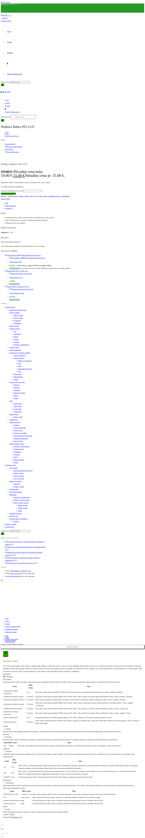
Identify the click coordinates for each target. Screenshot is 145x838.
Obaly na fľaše (18, 417)
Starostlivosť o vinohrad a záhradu (19, 353)
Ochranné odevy (14, 489)
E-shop (7, 103)
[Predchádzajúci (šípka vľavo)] (1, 836)
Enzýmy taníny (18, 430)
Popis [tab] (6, 203)
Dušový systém (18, 315)
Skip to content (5, 2)
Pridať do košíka (8, 193)
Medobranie (12, 495)
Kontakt (7, 106)
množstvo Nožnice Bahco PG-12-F (11, 191)
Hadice (16, 457)
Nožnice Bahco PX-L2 (16, 277)
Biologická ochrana (19, 393)
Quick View (37, 255)
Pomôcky (16, 521)
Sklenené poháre (23, 508)
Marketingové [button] (7, 780)
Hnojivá (16, 396)
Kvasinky (16, 425)
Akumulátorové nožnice (25, 369)
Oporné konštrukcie (15, 350)
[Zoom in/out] (1, 833)
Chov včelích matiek (15, 492)
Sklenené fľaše (13, 414)
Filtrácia (16, 339)
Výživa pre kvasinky (20, 428)
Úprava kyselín (18, 441)
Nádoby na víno (14, 326)
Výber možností (14, 268)
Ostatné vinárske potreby (16, 444)
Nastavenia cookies (10, 632)
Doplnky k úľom (19, 473)
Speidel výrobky (14, 347)
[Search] (2, 85)
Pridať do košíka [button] (14, 284)
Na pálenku (17, 320)
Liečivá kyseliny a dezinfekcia (18, 519)
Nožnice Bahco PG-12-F (12, 136)
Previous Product (10, 144)
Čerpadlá (16, 342)
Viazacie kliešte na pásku (16, 293)
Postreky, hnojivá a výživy (17, 382)
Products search (6, 82)
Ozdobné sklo (13, 420)
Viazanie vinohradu (19, 355)
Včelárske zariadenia (15, 513)
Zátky (11, 401)
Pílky (19, 371)
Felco (19, 363)
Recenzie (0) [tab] (9, 208)
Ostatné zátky (18, 412)
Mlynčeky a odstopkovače (21, 345)
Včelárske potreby (10, 465)
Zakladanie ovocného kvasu (17, 310)
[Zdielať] (5, 833)
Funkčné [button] (5, 726)
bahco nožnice (43, 196)
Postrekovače (17, 374)
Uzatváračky (17, 334)
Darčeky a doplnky (10, 524)
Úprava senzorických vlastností (23, 436)
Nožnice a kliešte (23, 196)
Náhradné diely (18, 377)
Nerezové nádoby (14, 312)
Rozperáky (17, 484)
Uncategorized (9, 527)
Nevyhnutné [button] (6, 674)
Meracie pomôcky (19, 460)
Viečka (20, 511)
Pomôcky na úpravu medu (21, 500)
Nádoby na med (22, 505)
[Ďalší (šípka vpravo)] (3, 836)
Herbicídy (17, 385)
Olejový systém (18, 318)
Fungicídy (17, 387)
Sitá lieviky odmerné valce (22, 446)
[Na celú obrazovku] (3, 833)
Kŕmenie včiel (13, 516)
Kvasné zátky (18, 409)
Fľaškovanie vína (19, 449)
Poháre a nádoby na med (21, 503)
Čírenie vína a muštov (20, 433)
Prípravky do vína (14, 422)
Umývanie (17, 454)
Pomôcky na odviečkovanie (22, 497)
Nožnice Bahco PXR (15, 262)
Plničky (16, 337)
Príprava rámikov (19, 476)
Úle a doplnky (13, 468)
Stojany (16, 462)
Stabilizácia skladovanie (21, 438)
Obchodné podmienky (11, 629)
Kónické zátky (18, 403)
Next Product (9, 149)
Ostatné (16, 379)
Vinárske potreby (13, 196)
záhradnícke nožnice (54, 196)
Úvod (7, 100)
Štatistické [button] (6, 734)
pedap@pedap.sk (14, 576)
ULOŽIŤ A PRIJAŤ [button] (9, 814)
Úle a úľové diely (19, 478)
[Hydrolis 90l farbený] (12, 152)
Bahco (31, 196)
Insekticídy (17, 390)
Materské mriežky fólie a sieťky (23, 470)
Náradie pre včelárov (15, 481)
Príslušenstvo (17, 323)
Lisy (15, 331)
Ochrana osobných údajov (13, 626)
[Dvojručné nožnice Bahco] (13, 147)
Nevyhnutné (9, 677)
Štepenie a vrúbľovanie (25, 361)
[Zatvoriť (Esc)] (7, 833)
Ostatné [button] (5, 806)
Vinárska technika (14, 329)
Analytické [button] (6, 749)
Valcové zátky (18, 406)
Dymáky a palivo (19, 487)
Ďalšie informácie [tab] (10, 206)
